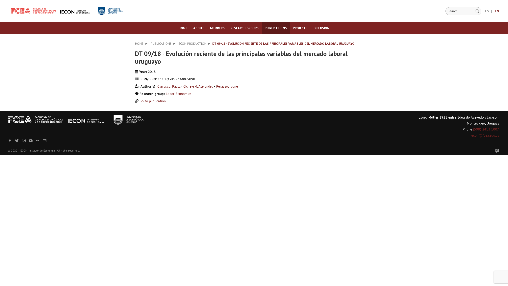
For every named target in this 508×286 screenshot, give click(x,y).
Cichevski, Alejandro (198, 86)
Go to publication (153, 101)
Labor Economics (178, 93)
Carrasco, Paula (169, 86)
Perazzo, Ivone (227, 86)
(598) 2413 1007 (486, 129)
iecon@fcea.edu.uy (484, 135)
